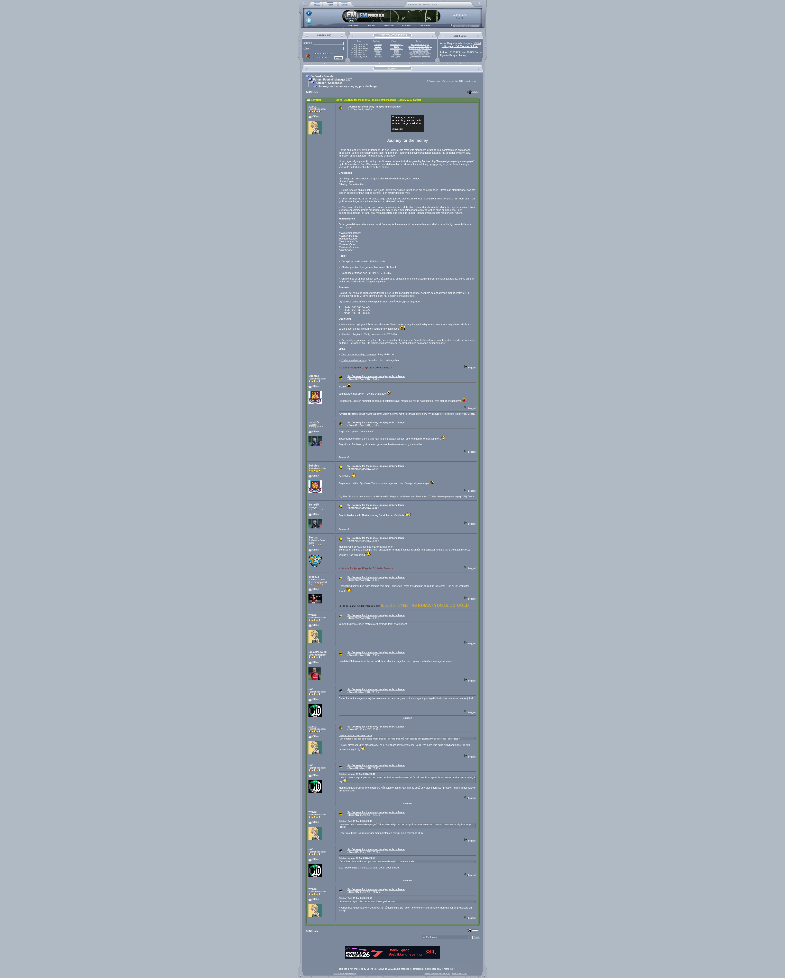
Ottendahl (378, 57)
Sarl (311, 688)
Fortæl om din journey (353, 360)
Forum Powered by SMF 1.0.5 (437, 974)
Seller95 (313, 422)
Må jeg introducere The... (420, 53)
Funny (462, 55)
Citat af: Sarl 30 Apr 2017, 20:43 (355, 821)
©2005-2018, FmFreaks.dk (345, 974)
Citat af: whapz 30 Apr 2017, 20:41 (357, 774)
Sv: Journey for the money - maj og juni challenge (376, 376)
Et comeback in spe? (420, 45)
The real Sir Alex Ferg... (420, 55)
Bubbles (313, 375)
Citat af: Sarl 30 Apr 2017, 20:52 (355, 898)
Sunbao (313, 537)
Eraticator (378, 49)
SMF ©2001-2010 (459, 974)
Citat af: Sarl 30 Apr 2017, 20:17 (355, 735)
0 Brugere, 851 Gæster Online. (422, 4)
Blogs (396, 47)
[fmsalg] (392, 957)
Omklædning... (396, 45)
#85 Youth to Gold (420, 51)
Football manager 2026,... (420, 49)
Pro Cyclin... (396, 57)
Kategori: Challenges (329, 82)
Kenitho (378, 47)
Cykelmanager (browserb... (420, 57)
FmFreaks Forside (322, 76)
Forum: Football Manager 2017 (332, 79)
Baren (396, 53)
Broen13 (378, 51)
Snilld (378, 53)
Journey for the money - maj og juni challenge (347, 86)
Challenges (396, 55)
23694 (477, 43)
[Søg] (451, 26)
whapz (312, 106)
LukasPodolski (317, 651)
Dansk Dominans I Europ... (420, 47)
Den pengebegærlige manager (358, 354)
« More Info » (448, 969)
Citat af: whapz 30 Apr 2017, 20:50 (357, 858)
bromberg (378, 45)
